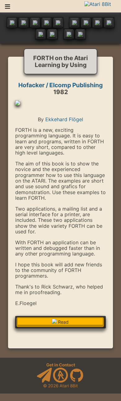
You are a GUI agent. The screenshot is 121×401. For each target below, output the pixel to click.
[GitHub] (76, 381)
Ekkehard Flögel (64, 119)
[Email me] (44, 381)
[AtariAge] (60, 381)
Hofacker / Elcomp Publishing (60, 85)
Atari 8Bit (69, 385)
